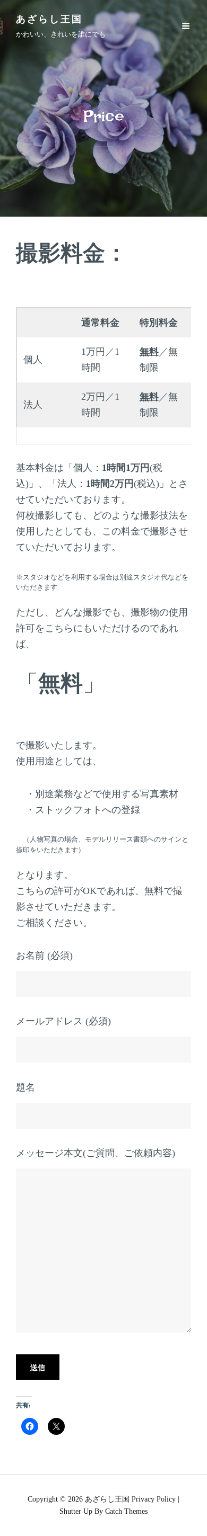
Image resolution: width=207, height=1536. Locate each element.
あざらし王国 (49, 21)
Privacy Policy (154, 1499)
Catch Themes (126, 1511)
